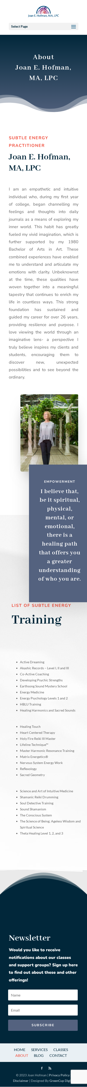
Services (39, 1049)
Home (19, 1049)
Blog (39, 1055)
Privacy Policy (59, 1075)
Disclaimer (21, 1081)
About (21, 1055)
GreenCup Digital (61, 1081)
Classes (60, 1049)
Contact (58, 1055)
